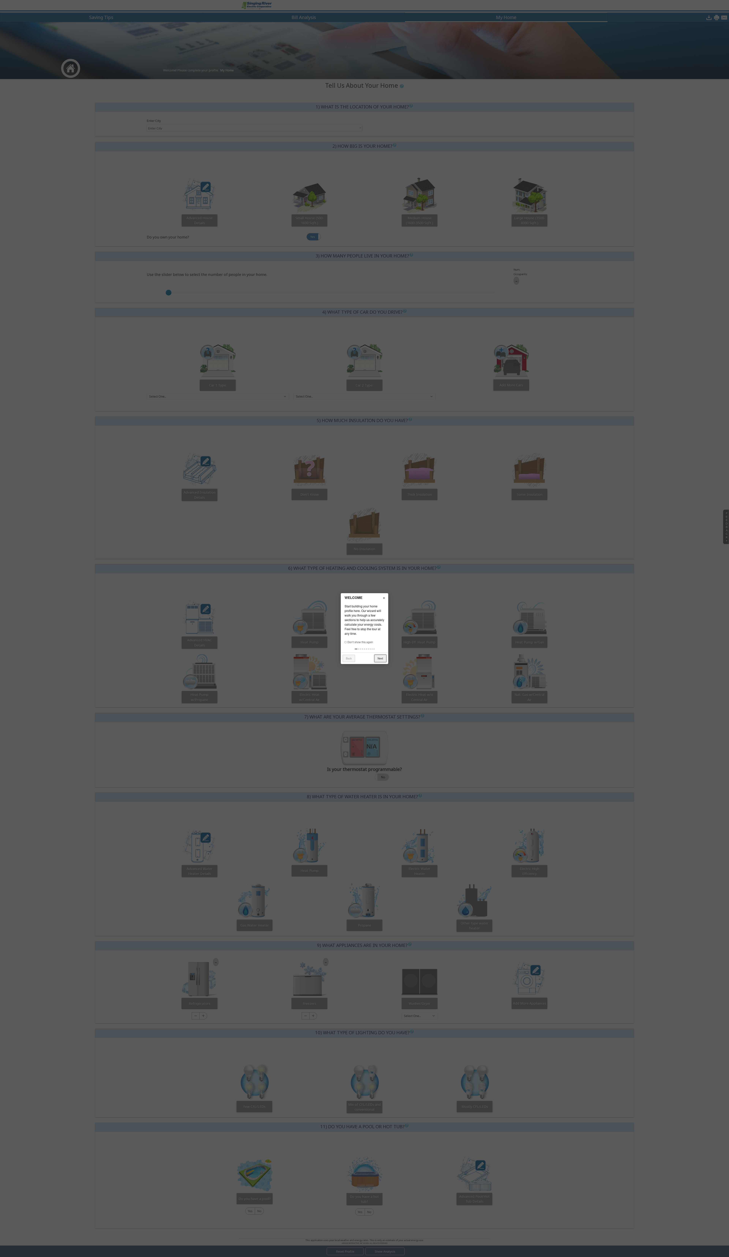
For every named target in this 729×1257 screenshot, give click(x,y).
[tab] (356, 649)
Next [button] (380, 658)
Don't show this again (360, 642)
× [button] (384, 597)
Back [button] (349, 658)
